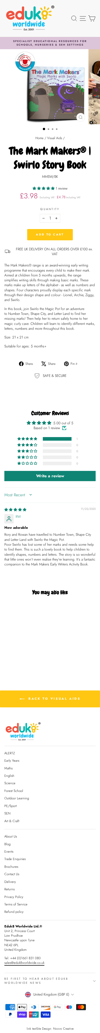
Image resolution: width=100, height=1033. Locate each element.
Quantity (50, 209)
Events (8, 851)
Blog (7, 844)
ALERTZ (9, 753)
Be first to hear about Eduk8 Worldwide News (36, 981)
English (9, 775)
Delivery (10, 881)
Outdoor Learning (16, 798)
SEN (7, 813)
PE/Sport (10, 805)
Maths (8, 768)
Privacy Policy (13, 896)
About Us (10, 836)
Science (9, 783)
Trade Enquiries (15, 858)
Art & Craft (11, 821)
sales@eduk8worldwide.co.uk (24, 962)
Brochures (11, 866)
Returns (9, 889)
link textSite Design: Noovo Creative (50, 1028)
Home (39, 138)
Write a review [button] (50, 476)
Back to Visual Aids (54, 698)
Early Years (11, 760)
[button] (44, 188)
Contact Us (11, 874)
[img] (15, 509)
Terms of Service (15, 904)
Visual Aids (54, 138)
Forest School (13, 790)
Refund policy (14, 911)
